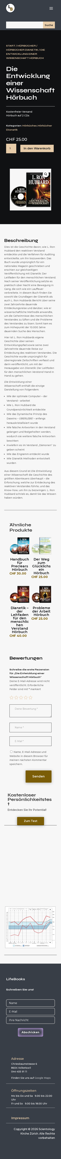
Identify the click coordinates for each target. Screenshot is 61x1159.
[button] (46, 174)
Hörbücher (26, 45)
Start (10, 45)
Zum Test (30, 821)
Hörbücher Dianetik (22, 49)
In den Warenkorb (37, 148)
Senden (38, 776)
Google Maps (43, 1077)
